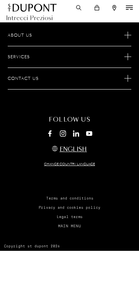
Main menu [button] (69, 226)
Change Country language (69, 164)
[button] (78, 7)
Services (19, 57)
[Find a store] (114, 8)
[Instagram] (63, 135)
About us (20, 35)
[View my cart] (97, 7)
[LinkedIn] (76, 135)
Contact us (23, 79)
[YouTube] (89, 134)
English (73, 149)
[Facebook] (50, 135)
